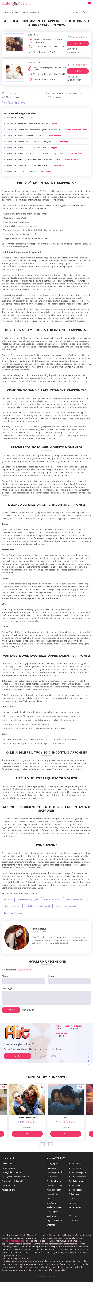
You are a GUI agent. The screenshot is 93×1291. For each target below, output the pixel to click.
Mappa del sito (8, 1189)
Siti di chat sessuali (77, 1181)
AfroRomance (52, 1216)
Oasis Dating (59, 165)
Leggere (27, 1127)
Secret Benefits (75, 1207)
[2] (21, 969)
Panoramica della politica (13, 1181)
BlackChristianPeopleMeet (76, 130)
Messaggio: (8, 988)
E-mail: (51, 975)
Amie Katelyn (39, 928)
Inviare (11, 1010)
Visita (78, 43)
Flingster (73, 1203)
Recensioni (7, 1163)
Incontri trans (75, 1168)
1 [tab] (88, 1053)
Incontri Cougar (53, 1189)
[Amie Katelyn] (16, 937)
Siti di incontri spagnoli (28, 899)
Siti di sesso (51, 1176)
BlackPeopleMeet (54, 1207)
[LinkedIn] (10, 103)
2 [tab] (88, 1057)
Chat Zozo (73, 1220)
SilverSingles (52, 1211)
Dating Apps (52, 1163)
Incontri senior (53, 1194)
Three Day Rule (54, 135)
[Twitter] (16, 103)
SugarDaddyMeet (54, 1220)
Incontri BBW (75, 1185)
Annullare (28, 1010)
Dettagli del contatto (11, 1172)
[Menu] (89, 3)
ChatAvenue (52, 1203)
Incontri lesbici (75, 1189)
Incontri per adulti (54, 1172)
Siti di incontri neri (12, 906)
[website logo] (14, 44)
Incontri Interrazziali (52, 899)
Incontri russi (75, 1163)
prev (42, 1144)
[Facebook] (4, 103)
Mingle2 (50, 1198)
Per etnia (8, 899)
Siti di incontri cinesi (13, 913)
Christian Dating (53, 1181)
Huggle (54, 147)
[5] (30, 969)
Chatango (50, 1224)
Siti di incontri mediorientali (38, 906)
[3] (24, 969)
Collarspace (74, 1194)
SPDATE (72, 1211)
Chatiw (72, 1198)
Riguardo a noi (8, 1168)
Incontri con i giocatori (79, 1172)
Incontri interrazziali (78, 1176)
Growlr (31, 118)
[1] (18, 969)
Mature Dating (76, 153)
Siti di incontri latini (75, 899)
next (51, 1144)
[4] (27, 969)
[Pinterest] (22, 103)
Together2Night (62, 141)
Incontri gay (51, 1168)
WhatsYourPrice (71, 159)
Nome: (5, 975)
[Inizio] (16, 4)
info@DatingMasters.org (13, 1241)
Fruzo (54, 124)
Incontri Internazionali (66, 906)
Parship (48, 171)
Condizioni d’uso (9, 1185)
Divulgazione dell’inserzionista (15, 1176)
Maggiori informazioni (74, 51)
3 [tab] (88, 1061)
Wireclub (73, 1216)
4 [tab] (88, 1064)
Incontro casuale (54, 1185)
